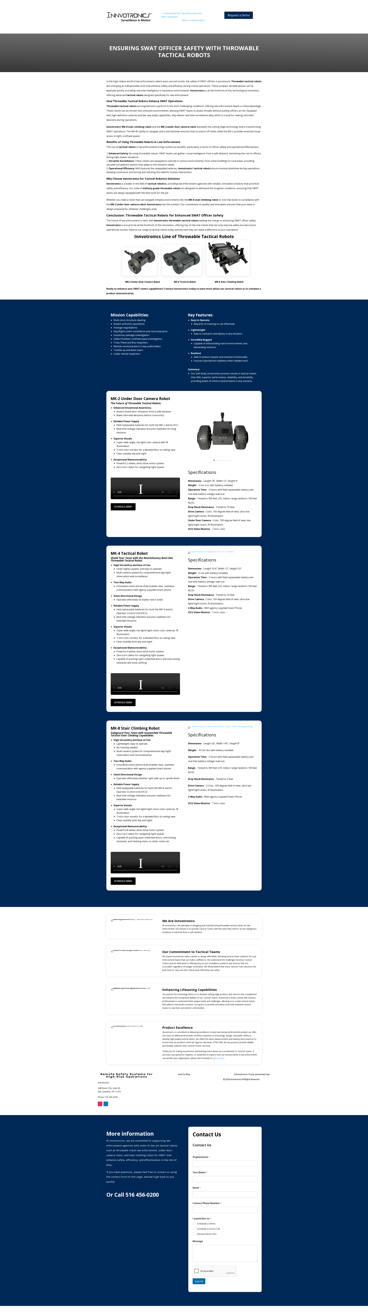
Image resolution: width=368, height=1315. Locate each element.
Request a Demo (239, 15)
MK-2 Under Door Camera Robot (143, 281)
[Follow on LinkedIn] (105, 1104)
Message (198, 1241)
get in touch (218, 1058)
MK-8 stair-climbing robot (137, 126)
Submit (199, 1281)
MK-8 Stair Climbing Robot (229, 281)
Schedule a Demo (206, 1223)
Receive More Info (206, 1234)
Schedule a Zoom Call (208, 1228)
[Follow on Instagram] (100, 1104)
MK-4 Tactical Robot (185, 281)
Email (197, 1187)
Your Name (200, 1172)
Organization (201, 1157)
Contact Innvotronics (176, 288)
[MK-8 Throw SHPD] (220, 726)
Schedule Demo (123, 506)
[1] (222, 465)
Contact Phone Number (207, 1203)
